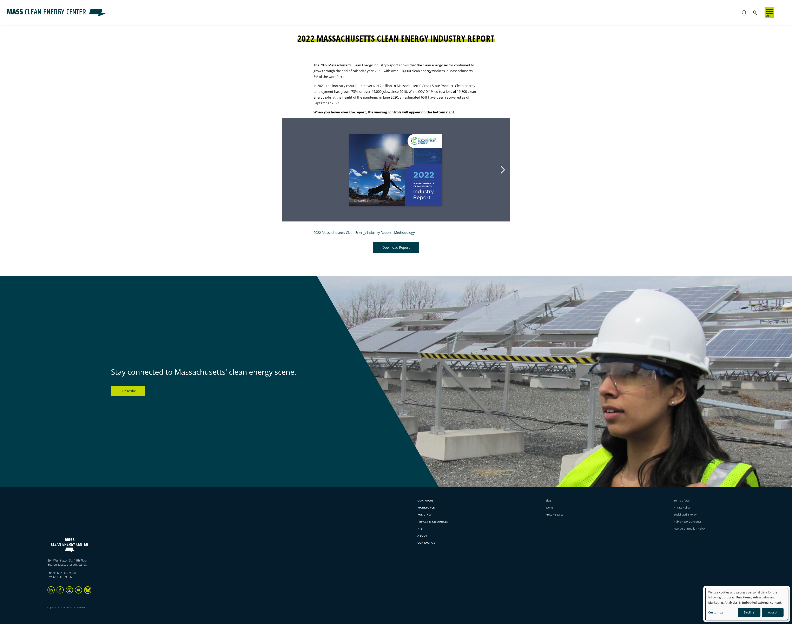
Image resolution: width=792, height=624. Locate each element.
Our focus (425, 500)
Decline (749, 612)
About (422, 535)
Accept (772, 612)
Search (756, 10)
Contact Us (426, 542)
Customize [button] (715, 612)
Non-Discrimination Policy (689, 528)
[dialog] (746, 604)
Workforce (426, 507)
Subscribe (128, 391)
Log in (744, 13)
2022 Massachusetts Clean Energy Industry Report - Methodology (364, 232)
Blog (548, 500)
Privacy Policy (682, 507)
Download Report (396, 247)
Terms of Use (681, 500)
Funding (424, 514)
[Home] (57, 15)
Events (549, 507)
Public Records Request (688, 521)
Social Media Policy (685, 514)
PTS (419, 528)
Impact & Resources (432, 521)
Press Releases (554, 514)
